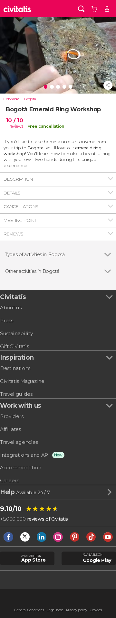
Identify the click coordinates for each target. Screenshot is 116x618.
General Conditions (29, 610)
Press (6, 320)
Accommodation (20, 467)
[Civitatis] (17, 8)
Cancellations (21, 206)
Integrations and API (25, 455)
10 (14, 120)
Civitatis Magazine (22, 381)
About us (10, 307)
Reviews (14, 233)
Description (18, 179)
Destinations (15, 368)
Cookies (96, 610)
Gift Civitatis (14, 346)
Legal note (55, 610)
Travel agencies (19, 442)
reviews (16, 126)
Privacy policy (76, 610)
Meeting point (20, 220)
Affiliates (10, 429)
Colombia (11, 99)
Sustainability (16, 333)
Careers (9, 480)
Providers (12, 416)
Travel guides (16, 394)
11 (7, 126)
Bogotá (30, 99)
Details (12, 192)
